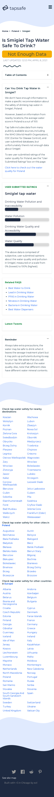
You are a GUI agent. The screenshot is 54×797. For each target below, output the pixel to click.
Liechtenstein (10, 652)
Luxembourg (10, 656)
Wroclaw (32, 461)
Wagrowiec (33, 457)
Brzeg (6, 571)
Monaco (7, 665)
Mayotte (7, 660)
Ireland (31, 636)
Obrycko (7, 441)
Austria (7, 593)
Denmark (32, 612)
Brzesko (31, 571)
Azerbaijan (33, 593)
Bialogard (32, 539)
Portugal (32, 677)
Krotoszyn (32, 433)
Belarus (7, 597)
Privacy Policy (30, 763)
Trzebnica (32, 445)
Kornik (6, 425)
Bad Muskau (10, 509)
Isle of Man (9, 640)
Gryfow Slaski (34, 505)
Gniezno (31, 453)
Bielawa (7, 547)
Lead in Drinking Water (21, 292)
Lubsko (31, 474)
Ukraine (31, 706)
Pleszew (7, 449)
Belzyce (31, 535)
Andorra (31, 589)
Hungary (32, 632)
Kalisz (6, 478)
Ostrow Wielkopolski (14, 457)
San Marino (9, 685)
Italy (29, 640)
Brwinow (8, 567)
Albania (7, 589)
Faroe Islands (34, 616)
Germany (32, 624)
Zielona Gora (10, 433)
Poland (6, 525)
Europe (9, 583)
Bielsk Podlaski (35, 547)
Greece (31, 628)
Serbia (30, 685)
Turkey (7, 706)
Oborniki (32, 437)
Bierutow (8, 488)
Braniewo (32, 563)
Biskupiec (8, 559)
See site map (9, 778)
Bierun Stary (34, 551)
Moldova (32, 660)
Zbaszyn (31, 425)
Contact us (9, 763)
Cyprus (31, 608)
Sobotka (7, 497)
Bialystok (8, 543)
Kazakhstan (33, 644)
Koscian (7, 417)
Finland (7, 620)
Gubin (6, 492)
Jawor (6, 474)
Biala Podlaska (11, 539)
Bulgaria (32, 601)
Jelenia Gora (34, 509)
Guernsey (8, 632)
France (31, 620)
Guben (31, 492)
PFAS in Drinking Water (21, 296)
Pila (29, 497)
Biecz (30, 543)
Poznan (7, 429)
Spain (30, 693)
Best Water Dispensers (20, 309)
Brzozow (32, 575)
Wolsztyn (8, 421)
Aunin (30, 531)
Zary (5, 461)
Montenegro (34, 665)
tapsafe (17, 8)
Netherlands (10, 669)
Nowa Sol (32, 429)
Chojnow (32, 449)
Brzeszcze (8, 575)
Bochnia (31, 559)
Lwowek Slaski (35, 482)
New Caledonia (35, 669)
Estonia (7, 616)
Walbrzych (9, 513)
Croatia (7, 608)
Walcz (6, 517)
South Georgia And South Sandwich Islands (13, 696)
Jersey (6, 644)
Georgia (7, 624)
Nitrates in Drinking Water (22, 301)
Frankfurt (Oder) (36, 513)
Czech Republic (11, 612)
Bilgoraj (31, 555)
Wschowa (32, 417)
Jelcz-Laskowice (36, 488)
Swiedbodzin (10, 437)
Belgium (32, 597)
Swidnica (32, 501)
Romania (7, 681)
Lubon (30, 421)
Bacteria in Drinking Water (23, 305)
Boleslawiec (33, 466)
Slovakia (7, 689)
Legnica (7, 453)
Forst (5, 505)
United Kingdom (12, 710)
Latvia (30, 648)
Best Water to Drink (19, 288)
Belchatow (9, 535)
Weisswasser (34, 517)
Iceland (7, 636)
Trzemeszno (34, 470)
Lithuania (32, 652)
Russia (30, 681)
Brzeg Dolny (10, 445)
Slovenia (31, 689)
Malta (30, 656)
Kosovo (7, 648)
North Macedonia (12, 673)
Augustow (8, 531)
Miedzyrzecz (34, 441)
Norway (31, 673)
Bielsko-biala (10, 551)
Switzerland (33, 702)
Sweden (7, 702)
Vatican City (33, 710)
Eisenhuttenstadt (12, 501)
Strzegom (32, 478)
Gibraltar (7, 628)
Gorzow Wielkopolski (10, 483)
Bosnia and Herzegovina (10, 602)
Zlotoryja (8, 470)
